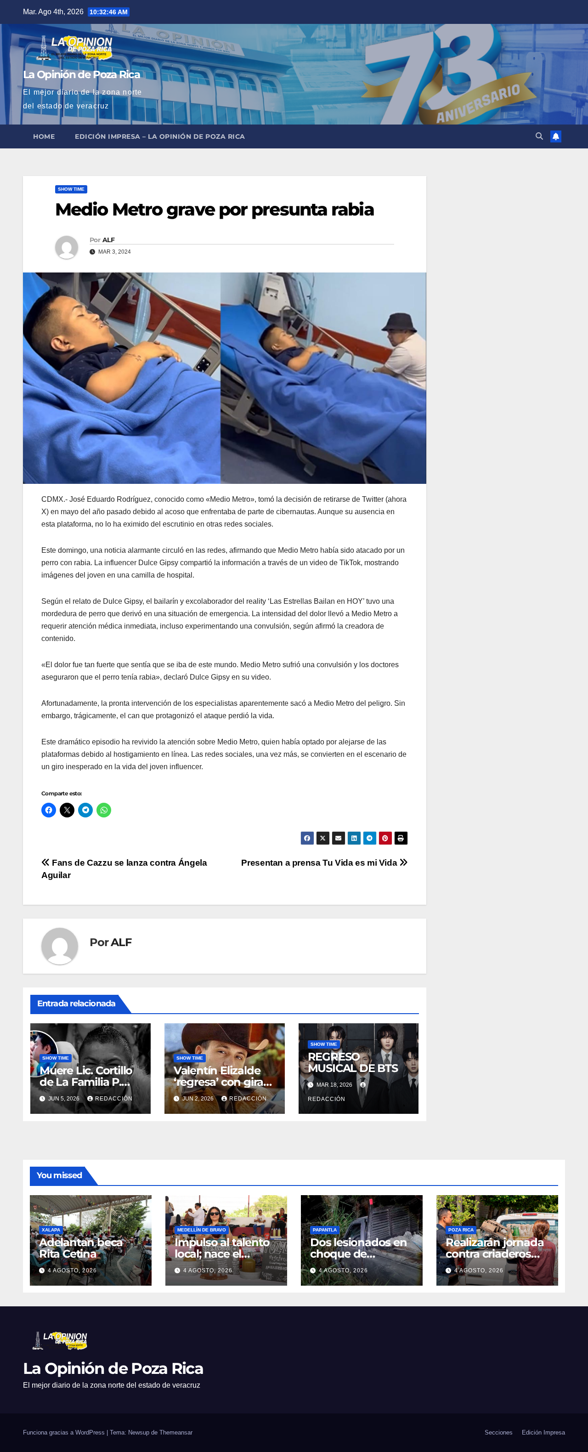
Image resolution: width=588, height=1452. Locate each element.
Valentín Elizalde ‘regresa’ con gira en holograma (218, 1082)
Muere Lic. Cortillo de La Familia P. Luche (86, 1082)
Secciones (499, 1432)
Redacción (114, 1098)
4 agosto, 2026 (72, 1270)
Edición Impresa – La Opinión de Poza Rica (160, 136)
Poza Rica (461, 1229)
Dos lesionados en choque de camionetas (358, 1254)
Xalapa (51, 1229)
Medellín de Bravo (201, 1229)
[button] (539, 136)
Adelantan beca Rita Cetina (81, 1248)
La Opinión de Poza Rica (81, 74)
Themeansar (175, 1432)
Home (44, 136)
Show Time (71, 189)
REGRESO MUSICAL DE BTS (353, 1062)
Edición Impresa (543, 1432)
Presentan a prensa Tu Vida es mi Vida (320, 863)
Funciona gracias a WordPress (65, 1432)
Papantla (325, 1229)
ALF (108, 240)
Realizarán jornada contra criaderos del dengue (494, 1254)
